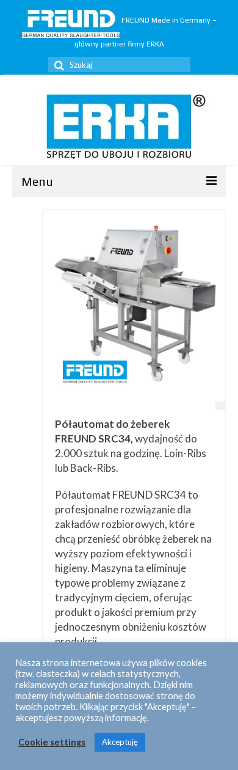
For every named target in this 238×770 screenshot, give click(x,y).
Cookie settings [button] (51, 742)
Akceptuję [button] (120, 742)
